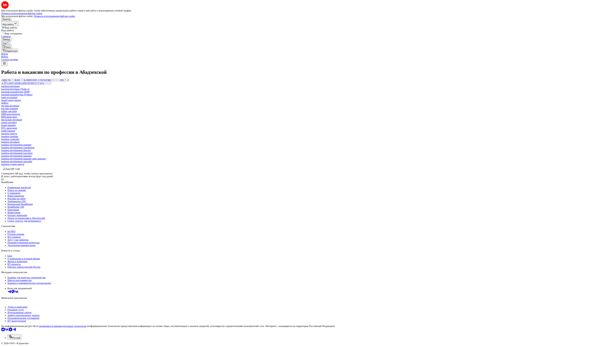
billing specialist (9, 111)
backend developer (10, 86)
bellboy (5, 103)
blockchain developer (11, 119)
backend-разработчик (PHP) (15, 92)
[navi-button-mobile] (4, 63)
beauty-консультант (11, 100)
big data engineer (9, 108)
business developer (10, 142)
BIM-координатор (10, 114)
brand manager (8, 125)
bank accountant (9, 97)
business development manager (16, 156)
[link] (6, 47)
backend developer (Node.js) (15, 89)
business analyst (9, 133)
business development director (16, 150)
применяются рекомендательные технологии (62, 326)
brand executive (9, 122)
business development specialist (16, 161)
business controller (10, 139)
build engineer (8, 131)
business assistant (9, 136)
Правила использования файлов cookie (54, 16)
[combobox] (14, 337)
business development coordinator (17, 147)
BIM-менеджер (9, 117)
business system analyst (12, 164)
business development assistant (16, 144)
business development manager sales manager (23, 158)
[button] (4, 54)
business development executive (17, 153)
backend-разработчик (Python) (16, 94)
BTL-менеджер (9, 128)
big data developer (10, 105)
